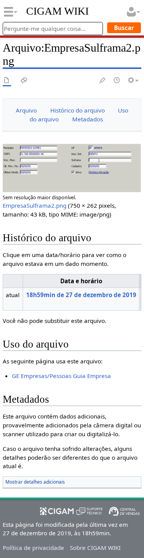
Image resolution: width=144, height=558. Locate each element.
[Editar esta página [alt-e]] (103, 80)
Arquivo (26, 110)
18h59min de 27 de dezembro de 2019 (81, 295)
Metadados (87, 119)
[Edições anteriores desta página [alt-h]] (117, 80)
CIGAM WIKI (57, 11)
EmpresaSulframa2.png (34, 205)
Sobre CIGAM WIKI (95, 547)
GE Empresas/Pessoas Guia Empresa (61, 376)
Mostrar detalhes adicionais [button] (35, 482)
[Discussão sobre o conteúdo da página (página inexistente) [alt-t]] (24, 80)
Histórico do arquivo (77, 110)
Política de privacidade (33, 547)
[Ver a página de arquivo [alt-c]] (7, 80)
